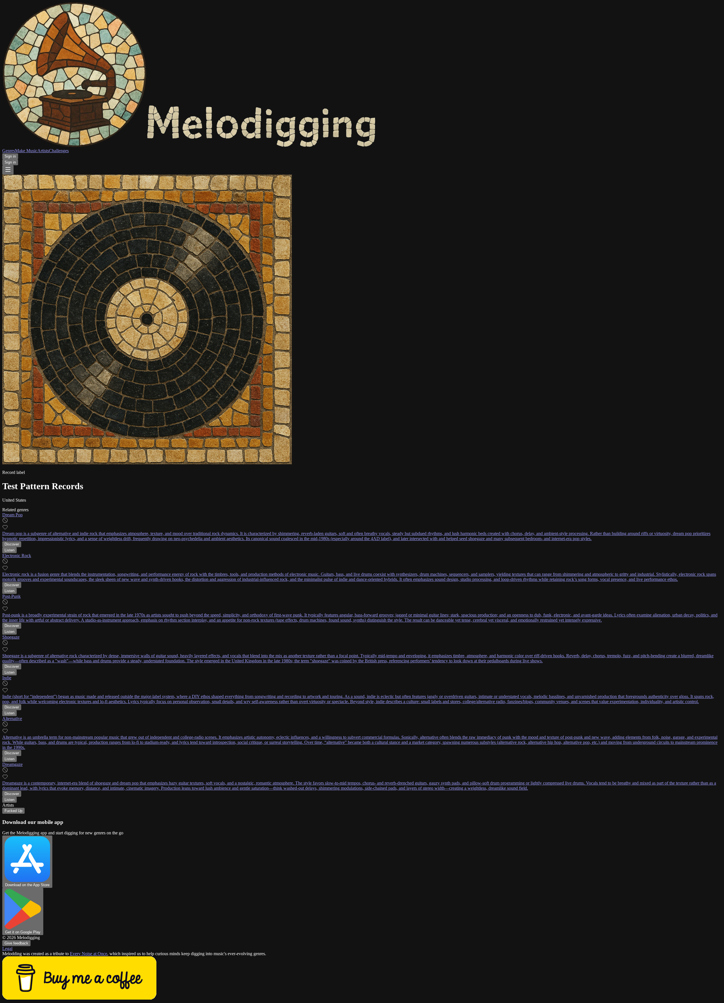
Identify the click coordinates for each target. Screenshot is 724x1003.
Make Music (26, 150)
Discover (12, 544)
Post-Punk (11, 596)
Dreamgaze (12, 764)
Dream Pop (12, 514)
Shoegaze (11, 637)
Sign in (10, 156)
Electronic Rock (16, 555)
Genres (8, 150)
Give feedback (16, 943)
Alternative (12, 718)
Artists (43, 150)
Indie (6, 677)
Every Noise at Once (88, 953)
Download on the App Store (27, 885)
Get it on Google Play (22, 932)
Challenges (59, 150)
